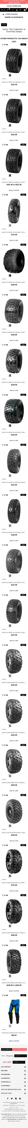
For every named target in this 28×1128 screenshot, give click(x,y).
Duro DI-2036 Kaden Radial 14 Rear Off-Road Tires (14, 932)
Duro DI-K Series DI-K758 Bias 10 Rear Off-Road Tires (14, 332)
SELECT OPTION (14, 190)
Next (22, 75)
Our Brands (5, 1074)
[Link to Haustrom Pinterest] (20, 1099)
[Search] (20, 10)
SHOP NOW (16, 3)
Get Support (6, 1067)
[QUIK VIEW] (7, 44)
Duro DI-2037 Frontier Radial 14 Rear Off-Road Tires (14, 832)
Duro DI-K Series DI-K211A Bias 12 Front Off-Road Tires (14, 532)
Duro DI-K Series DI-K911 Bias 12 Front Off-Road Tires (14, 232)
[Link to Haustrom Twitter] (12, 1099)
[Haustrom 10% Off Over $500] (14, 1062)
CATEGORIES (5, 1085)
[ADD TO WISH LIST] (3, 44)
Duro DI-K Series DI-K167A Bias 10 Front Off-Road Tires (14, 582)
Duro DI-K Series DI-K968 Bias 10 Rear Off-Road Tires (14, 132)
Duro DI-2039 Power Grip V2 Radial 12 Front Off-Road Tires (14, 732)
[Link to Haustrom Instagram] (16, 1099)
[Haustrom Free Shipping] (14, 1055)
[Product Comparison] (13, 10)
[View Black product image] (10, 75)
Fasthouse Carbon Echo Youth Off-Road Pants (14, 1032)
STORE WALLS (6, 1082)
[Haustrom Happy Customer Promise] (14, 1049)
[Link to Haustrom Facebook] (8, 1099)
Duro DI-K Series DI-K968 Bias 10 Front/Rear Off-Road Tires (14, 182)
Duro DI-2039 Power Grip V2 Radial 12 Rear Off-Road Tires (14, 782)
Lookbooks (5, 1078)
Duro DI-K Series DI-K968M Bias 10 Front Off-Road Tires (14, 82)
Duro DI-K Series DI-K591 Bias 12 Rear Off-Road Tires (14, 382)
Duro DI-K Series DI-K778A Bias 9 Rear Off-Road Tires (14, 282)
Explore (4, 1070)
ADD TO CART (14, 90)
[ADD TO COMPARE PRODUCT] (5, 44)
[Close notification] (26, 3)
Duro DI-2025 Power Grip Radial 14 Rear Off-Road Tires (14, 982)
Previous (6, 75)
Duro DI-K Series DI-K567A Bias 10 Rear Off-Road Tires (14, 432)
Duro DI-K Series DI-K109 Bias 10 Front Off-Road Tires (14, 632)
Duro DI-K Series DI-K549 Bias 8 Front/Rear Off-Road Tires (14, 482)
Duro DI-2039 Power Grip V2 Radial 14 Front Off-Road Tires (14, 682)
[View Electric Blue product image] (10, 1026)
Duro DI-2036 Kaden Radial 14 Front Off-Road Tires (14, 882)
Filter (4, 24)
